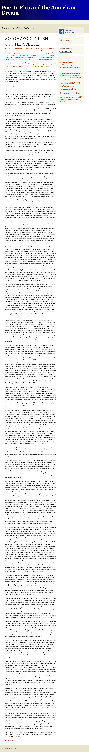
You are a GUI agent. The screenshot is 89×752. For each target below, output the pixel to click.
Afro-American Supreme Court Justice (34, 48)
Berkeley (39, 50)
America (47, 48)
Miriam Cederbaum (41, 59)
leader (67, 77)
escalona (48, 66)
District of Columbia (18, 53)
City (71, 65)
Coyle (52, 52)
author (34, 50)
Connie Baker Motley (45, 52)
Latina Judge (50, 55)
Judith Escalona (67, 75)
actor (60, 62)
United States (51, 64)
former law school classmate (38, 53)
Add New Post (66, 40)
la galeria (4, 22)
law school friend (36, 57)
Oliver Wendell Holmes (23, 61)
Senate (44, 63)
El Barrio (65, 69)
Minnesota (19, 59)
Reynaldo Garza (13, 63)
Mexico (77, 80)
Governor (62, 73)
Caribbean (63, 65)
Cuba (66, 67)
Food (28, 53)
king (79, 75)
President (63, 89)
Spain (6, 64)
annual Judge (19, 50)
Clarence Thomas (28, 52)
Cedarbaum (14, 52)
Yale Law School (39, 66)
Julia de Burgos (75, 75)
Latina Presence (9, 57)
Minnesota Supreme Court (29, 59)
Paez (30, 61)
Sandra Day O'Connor (28, 63)
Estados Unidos (71, 69)
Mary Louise (13, 59)
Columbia (74, 65)
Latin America (62, 77)
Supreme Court (20, 64)
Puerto (69, 90)
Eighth (25, 53)
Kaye (45, 55)
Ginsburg (12, 55)
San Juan (67, 93)
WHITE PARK (69, 99)
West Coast (32, 66)
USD (80, 96)
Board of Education (47, 50)
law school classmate (25, 57)
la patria (23, 22)
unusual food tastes (23, 66)
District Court (8, 53)
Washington (62, 100)
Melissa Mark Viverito (69, 80)
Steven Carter (12, 64)
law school (17, 57)
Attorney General (27, 50)
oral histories (13, 22)
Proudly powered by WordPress (10, 748)
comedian (36, 52)
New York (49, 59)
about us (31, 22)
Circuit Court (20, 52)
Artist (68, 62)
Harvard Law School (20, 55)
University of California (11, 66)
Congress (62, 67)
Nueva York (73, 86)
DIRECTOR (71, 67)
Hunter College (69, 73)
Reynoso (20, 63)
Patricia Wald (36, 61)
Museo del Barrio (64, 83)
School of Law (38, 63)
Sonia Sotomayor (51, 63)
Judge (34, 55)
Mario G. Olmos (45, 57)
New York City (64, 86)
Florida (78, 71)
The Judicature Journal (31, 64)
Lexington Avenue (74, 78)
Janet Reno (29, 55)
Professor (42, 61)
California (7, 52)
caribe (68, 65)
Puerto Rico (49, 61)
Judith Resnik (39, 55)
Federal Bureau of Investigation (70, 71)
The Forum (19, 48)
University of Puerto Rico (71, 97)
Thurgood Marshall (42, 64)
